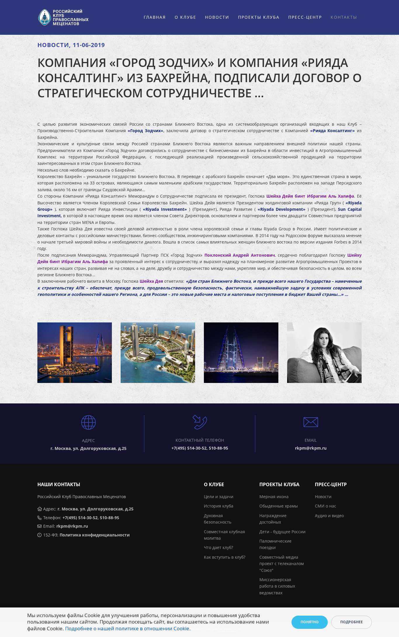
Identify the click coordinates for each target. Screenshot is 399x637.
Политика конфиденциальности (95, 535)
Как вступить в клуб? (224, 557)
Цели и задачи (218, 496)
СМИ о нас (325, 506)
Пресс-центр (305, 17)
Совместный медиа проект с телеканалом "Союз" (281, 563)
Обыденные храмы (278, 506)
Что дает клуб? (218, 547)
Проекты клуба (259, 17)
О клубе (185, 17)
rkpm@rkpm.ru (72, 526)
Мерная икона (274, 496)
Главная (155, 17)
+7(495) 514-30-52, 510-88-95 (91, 517)
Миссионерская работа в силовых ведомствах (277, 586)
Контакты (344, 17)
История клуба (218, 506)
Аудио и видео (329, 515)
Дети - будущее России (282, 531)
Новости (217, 17)
